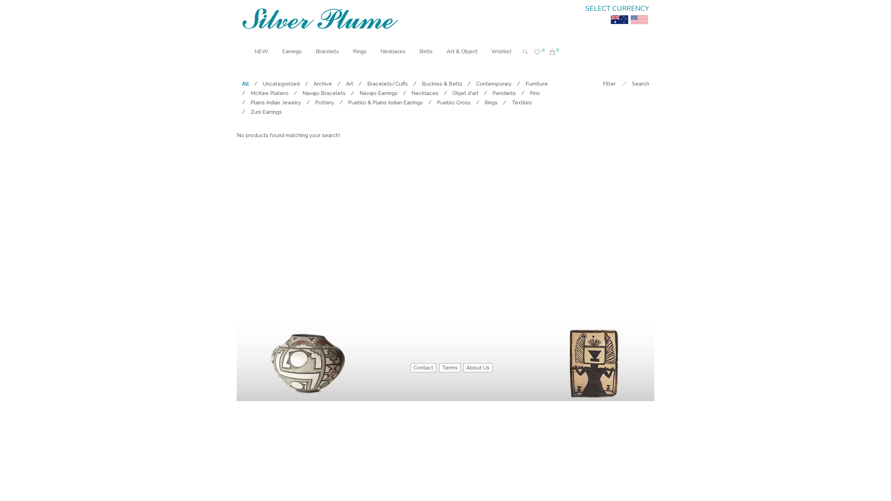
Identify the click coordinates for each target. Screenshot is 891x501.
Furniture (537, 84)
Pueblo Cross (454, 103)
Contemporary (494, 84)
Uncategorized (281, 84)
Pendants (504, 93)
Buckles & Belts (442, 84)
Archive (323, 84)
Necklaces (392, 51)
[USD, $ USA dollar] (639, 14)
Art (349, 84)
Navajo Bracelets (324, 93)
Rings (359, 51)
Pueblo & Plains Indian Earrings (385, 103)
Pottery (324, 103)
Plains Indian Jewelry (276, 103)
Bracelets (327, 51)
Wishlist (501, 51)
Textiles (522, 103)
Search (640, 84)
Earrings (292, 51)
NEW (261, 51)
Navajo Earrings (378, 93)
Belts (426, 51)
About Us (478, 368)
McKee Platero (270, 93)
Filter (609, 84)
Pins (535, 93)
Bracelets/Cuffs (387, 84)
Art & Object (462, 51)
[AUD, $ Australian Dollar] (619, 14)
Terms (450, 368)
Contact (423, 368)
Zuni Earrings (266, 112)
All (245, 84)
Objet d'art (465, 93)
